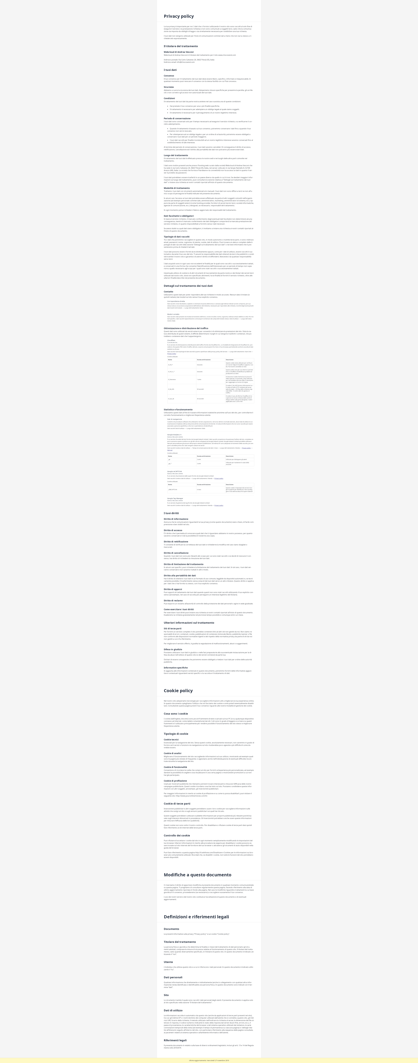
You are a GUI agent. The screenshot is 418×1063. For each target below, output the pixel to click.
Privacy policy (171, 354)
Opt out (169, 450)
